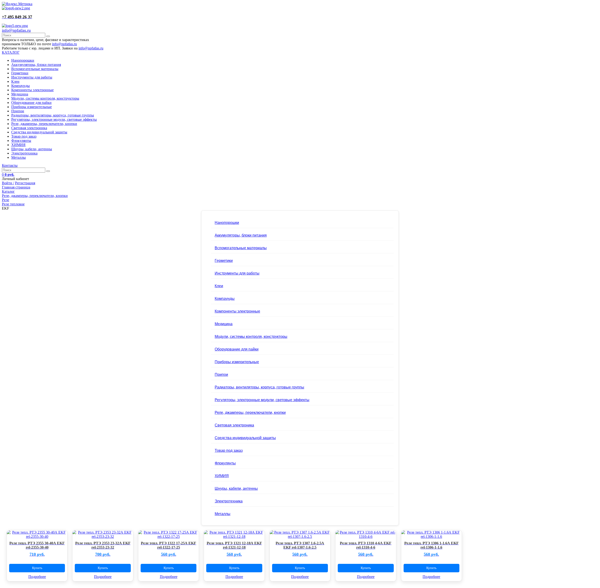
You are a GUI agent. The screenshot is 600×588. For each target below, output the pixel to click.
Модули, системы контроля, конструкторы (45, 98)
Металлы (18, 157)
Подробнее (37, 577)
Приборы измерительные (31, 107)
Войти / (8, 183)
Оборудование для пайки (31, 103)
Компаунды (20, 86)
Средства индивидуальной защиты (39, 132)
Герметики (19, 73)
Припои (17, 111)
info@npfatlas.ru (16, 30)
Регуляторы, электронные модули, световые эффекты (54, 119)
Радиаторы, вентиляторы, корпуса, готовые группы (52, 115)
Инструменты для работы (31, 77)
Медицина (19, 94)
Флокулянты (21, 141)
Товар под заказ (23, 136)
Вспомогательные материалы (34, 69)
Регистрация (25, 183)
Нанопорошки (22, 60)
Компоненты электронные (32, 90)
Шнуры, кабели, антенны (31, 149)
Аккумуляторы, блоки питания (36, 65)
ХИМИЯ (18, 145)
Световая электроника (29, 128)
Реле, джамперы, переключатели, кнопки (44, 124)
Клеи (15, 81)
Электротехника (24, 153)
